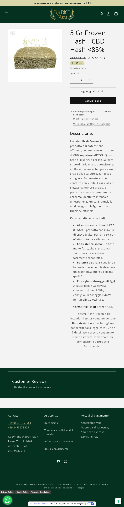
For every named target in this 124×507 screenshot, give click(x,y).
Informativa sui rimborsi (58, 441)
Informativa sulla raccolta (41, 504)
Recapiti (80, 488)
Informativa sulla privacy (96, 484)
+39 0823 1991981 (19, 423)
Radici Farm (29, 484)
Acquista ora (93, 100)
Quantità (74, 73)
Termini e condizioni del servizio (58, 432)
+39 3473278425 (18, 427)
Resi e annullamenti (56, 448)
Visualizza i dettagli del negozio (91, 123)
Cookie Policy (22, 492)
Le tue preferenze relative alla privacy (71, 504)
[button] (6, 13)
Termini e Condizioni (40, 492)
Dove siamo (51, 422)
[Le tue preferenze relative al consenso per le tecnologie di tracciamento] (118, 501)
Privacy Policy (7, 492)
